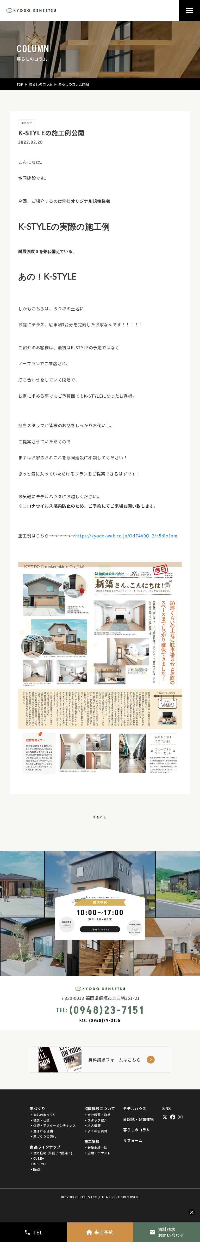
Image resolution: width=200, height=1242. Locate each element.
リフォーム (132, 1140)
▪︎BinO (35, 1169)
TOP (20, 84)
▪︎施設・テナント (97, 1153)
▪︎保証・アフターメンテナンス (53, 1125)
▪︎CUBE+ (37, 1158)
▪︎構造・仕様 (40, 1120)
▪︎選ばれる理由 (41, 1131)
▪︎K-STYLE (38, 1164)
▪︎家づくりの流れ (43, 1136)
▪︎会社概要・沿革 (97, 1115)
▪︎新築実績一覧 (95, 1148)
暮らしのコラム (41, 84)
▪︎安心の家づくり (43, 1115)
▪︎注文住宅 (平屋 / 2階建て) (51, 1153)
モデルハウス (134, 1108)
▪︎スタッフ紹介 (95, 1120)
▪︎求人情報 (92, 1125)
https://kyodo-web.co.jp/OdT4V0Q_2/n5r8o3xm (126, 535)
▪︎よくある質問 (95, 1131)
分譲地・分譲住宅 (138, 1119)
